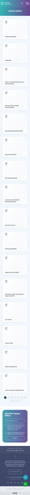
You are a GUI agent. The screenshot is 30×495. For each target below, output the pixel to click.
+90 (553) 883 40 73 (15, 451)
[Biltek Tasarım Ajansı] (15, 493)
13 (24, 397)
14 (12, 401)
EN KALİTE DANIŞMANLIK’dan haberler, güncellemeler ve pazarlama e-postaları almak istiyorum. (16, 428)
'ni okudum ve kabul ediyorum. (16, 433)
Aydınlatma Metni (19, 489)
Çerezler (9, 489)
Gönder (15, 438)
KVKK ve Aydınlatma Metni (15, 432)
